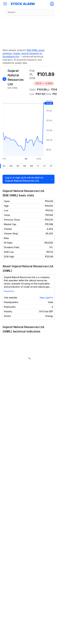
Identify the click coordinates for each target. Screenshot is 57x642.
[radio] (4, 166)
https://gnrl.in (46, 297)
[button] (5, 3)
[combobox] (29, 12)
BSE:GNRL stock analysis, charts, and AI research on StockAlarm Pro (23, 53)
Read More (9, 291)
